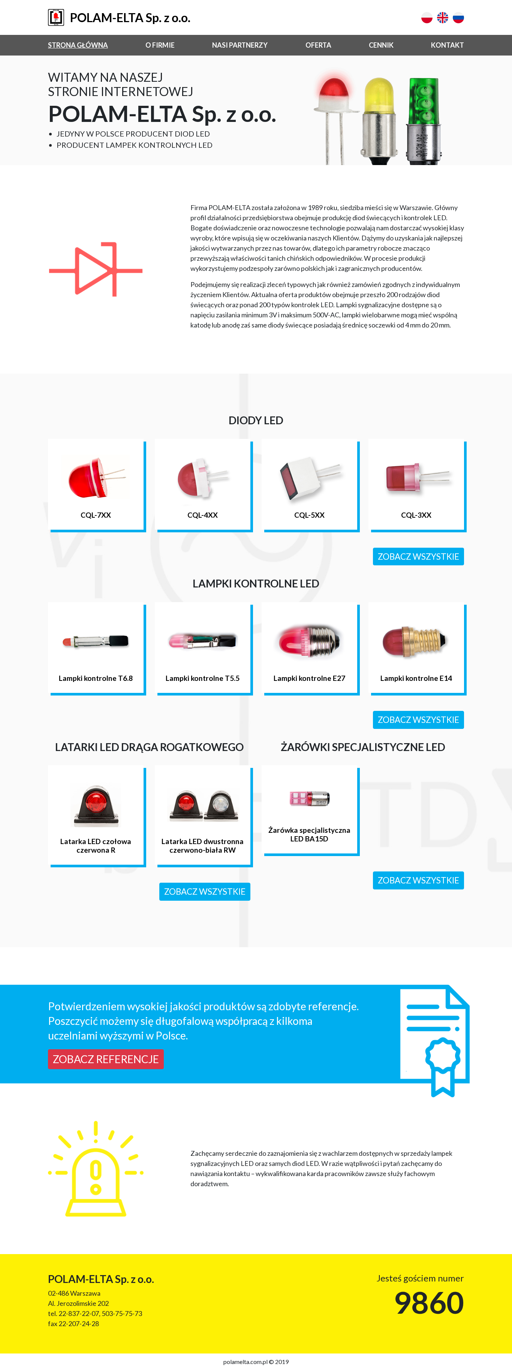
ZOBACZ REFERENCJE (106, 1059)
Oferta (318, 45)
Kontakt (447, 45)
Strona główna (78, 45)
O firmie (160, 45)
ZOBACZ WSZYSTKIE (418, 556)
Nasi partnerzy (240, 45)
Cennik (381, 45)
